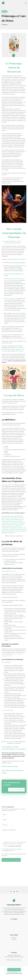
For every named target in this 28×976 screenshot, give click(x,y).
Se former (14, 939)
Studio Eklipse (18, 973)
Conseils (4, 11)
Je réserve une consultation (16, 789)
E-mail (5, 819)
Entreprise (14, 937)
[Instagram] (14, 892)
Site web (5, 825)
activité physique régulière (18, 262)
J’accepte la (12, 845)
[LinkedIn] (17, 892)
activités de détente (14, 265)
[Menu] (25, 3)
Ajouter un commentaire (9, 830)
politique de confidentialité (15, 845)
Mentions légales (14, 969)
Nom (4, 814)
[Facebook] (11, 892)
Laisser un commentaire (11, 860)
